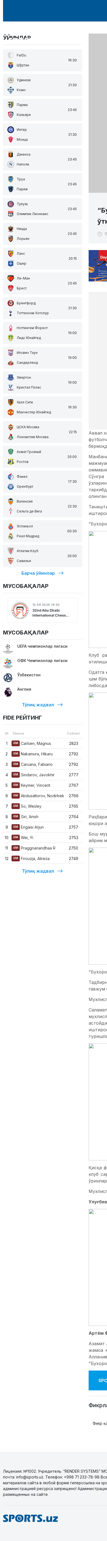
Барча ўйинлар (38, 573)
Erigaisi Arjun (28, 827)
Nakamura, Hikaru (33, 753)
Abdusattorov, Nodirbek (38, 795)
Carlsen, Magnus (32, 743)
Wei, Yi (23, 837)
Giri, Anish (25, 816)
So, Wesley (27, 806)
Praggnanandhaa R (34, 848)
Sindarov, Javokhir (34, 774)
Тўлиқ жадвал (38, 704)
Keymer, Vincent (31, 785)
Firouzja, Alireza (31, 858)
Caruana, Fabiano (33, 764)
